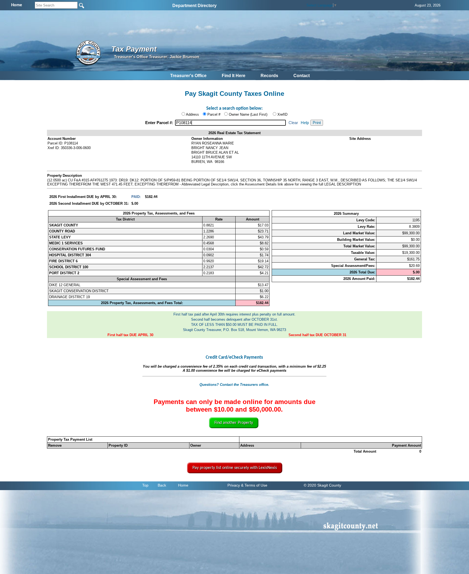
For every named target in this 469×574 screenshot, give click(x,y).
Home (183, 485)
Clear (293, 123)
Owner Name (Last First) (248, 114)
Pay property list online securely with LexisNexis (234, 468)
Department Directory (194, 5)
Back (162, 485)
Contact (301, 75)
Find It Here (233, 75)
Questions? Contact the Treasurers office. (234, 385)
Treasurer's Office (188, 75)
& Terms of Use (254, 485)
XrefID (282, 114)
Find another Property (233, 423)
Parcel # (213, 114)
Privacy (233, 485)
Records (269, 75)
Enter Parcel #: (159, 123)
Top (145, 485)
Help (305, 123)
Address (192, 114)
